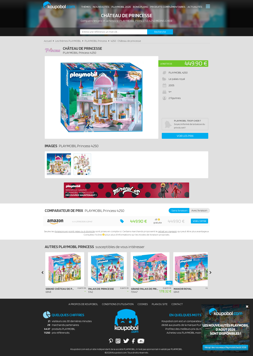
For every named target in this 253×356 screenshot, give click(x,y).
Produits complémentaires (167, 6)
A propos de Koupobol (83, 304)
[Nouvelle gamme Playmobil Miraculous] (126, 197)
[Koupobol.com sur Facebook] (133, 341)
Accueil (48, 41)
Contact (177, 304)
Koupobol (61, 5)
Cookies (143, 304)
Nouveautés (101, 6)
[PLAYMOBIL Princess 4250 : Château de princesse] (101, 97)
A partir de (166, 63)
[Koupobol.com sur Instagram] (118, 341)
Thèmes (86, 6)
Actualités (195, 6)
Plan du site (159, 304)
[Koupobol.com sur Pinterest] (110, 341)
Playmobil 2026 (121, 6)
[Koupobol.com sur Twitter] (126, 341)
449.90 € (196, 63)
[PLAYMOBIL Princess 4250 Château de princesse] (58, 174)
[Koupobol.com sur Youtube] (141, 341)
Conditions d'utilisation (118, 304)
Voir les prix (185, 136)
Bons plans (140, 6)
